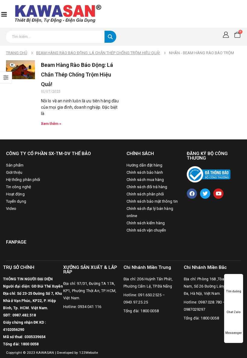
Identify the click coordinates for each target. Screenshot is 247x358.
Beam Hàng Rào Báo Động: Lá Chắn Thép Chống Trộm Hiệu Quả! (77, 74)
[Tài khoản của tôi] (226, 34)
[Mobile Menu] (4, 14)
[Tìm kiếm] (110, 37)
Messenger (233, 333)
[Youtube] (218, 193)
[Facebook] (192, 193)
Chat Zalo (234, 312)
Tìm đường (233, 291)
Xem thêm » (51, 124)
